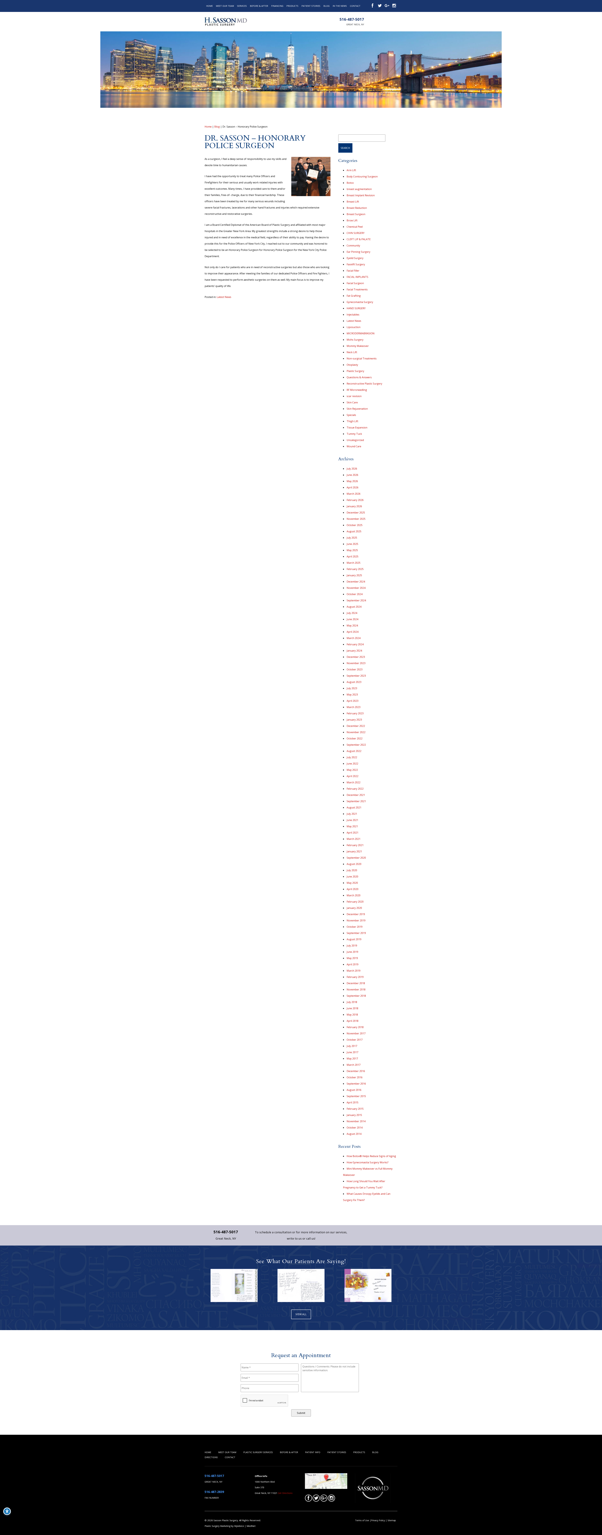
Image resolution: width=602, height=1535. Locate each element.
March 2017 (353, 1065)
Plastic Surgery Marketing (217, 1525)
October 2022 (354, 738)
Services (242, 5)
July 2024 (352, 613)
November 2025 (356, 519)
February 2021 (355, 845)
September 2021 (356, 801)
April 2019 (352, 964)
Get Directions (285, 1493)
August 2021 (354, 807)
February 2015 (355, 1108)
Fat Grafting (354, 295)
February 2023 (355, 713)
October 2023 (354, 669)
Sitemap (392, 1520)
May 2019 (352, 958)
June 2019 (352, 952)
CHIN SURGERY (355, 233)
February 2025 (355, 569)
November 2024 (356, 588)
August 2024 (354, 606)
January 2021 (354, 851)
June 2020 (352, 876)
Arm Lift (351, 170)
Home (209, 5)
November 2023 (356, 663)
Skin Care (352, 402)
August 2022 (354, 751)
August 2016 (354, 1090)
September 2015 (356, 1096)
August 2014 (354, 1134)
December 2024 (356, 581)
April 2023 (352, 701)
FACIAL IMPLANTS (357, 277)
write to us (294, 1238)
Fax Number (212, 1497)
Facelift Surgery (356, 264)
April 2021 (352, 832)
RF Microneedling (357, 390)
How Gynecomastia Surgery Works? (367, 1162)
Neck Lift (352, 352)
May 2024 (352, 625)
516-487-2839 (214, 1492)
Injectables (353, 314)
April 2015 (352, 1102)
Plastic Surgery (355, 371)
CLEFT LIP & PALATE (359, 239)
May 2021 (352, 826)
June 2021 (352, 820)
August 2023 (354, 682)
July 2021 (352, 814)
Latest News (224, 297)
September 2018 (356, 995)
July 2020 (352, 870)
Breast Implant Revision (361, 195)
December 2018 (356, 983)
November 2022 (356, 732)
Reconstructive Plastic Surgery (364, 383)
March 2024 (353, 638)
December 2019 (356, 914)
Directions (211, 1457)
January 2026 (354, 506)
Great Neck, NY (355, 24)
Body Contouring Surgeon (362, 176)
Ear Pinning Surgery (358, 252)
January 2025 (354, 575)
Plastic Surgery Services (258, 1452)
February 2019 (355, 977)
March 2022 (353, 782)
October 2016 (354, 1077)
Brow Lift (352, 220)
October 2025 (354, 525)
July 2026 (352, 468)
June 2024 (352, 619)
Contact (355, 5)
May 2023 (352, 694)
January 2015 (354, 1115)
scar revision (354, 396)
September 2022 (356, 744)
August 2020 (354, 864)
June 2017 (352, 1052)
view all (301, 1314)
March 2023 (353, 707)
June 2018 (352, 1008)
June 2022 (352, 763)
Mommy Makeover (358, 346)
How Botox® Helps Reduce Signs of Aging (371, 1156)
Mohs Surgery (355, 339)
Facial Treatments (357, 289)
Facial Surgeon (355, 283)
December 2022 (356, 726)
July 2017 (352, 1046)
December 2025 (356, 512)
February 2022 (355, 788)
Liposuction (353, 327)
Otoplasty (352, 364)
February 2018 (355, 1027)
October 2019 (354, 926)
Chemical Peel (355, 226)
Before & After (259, 5)
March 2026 (353, 493)
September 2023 (356, 675)
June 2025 (352, 544)
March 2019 (353, 970)
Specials (351, 415)
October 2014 (354, 1127)
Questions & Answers (359, 377)
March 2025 (353, 562)
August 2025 (354, 531)
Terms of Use (362, 1520)
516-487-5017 (352, 19)
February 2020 (355, 901)
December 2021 (356, 795)
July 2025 (352, 537)
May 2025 (352, 550)
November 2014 (356, 1121)
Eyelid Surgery (355, 258)
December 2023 (356, 657)
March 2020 (353, 895)
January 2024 (354, 650)
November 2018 (356, 989)
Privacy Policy (378, 1520)
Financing (277, 5)
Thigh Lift (352, 421)
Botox (350, 183)
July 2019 (352, 945)
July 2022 (352, 757)
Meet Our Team (225, 5)
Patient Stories (310, 5)
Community (353, 245)
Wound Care (354, 446)
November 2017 (356, 1033)
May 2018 (352, 1014)
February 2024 (355, 644)
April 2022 (352, 776)
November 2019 (356, 920)
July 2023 (352, 688)
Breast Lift (353, 201)
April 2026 (352, 487)
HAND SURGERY (356, 308)
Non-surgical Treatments (362, 358)
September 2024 (356, 600)
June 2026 (352, 475)
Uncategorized (355, 440)
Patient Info (312, 1452)
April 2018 (352, 1021)
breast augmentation (359, 189)
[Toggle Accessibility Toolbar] (7, 1511)
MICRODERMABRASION (361, 333)
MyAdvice (239, 1525)
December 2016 (356, 1071)
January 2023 (354, 719)
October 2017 (354, 1039)
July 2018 (352, 1002)
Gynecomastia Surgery (360, 302)
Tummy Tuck (354, 434)
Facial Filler (353, 270)
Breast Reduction (357, 208)
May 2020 (352, 883)
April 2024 (352, 632)
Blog (326, 5)
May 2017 (352, 1058)
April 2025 (352, 556)
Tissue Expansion (357, 427)
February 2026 (355, 500)
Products (292, 5)
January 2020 (354, 908)
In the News (340, 5)
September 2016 (356, 1083)
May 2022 (352, 770)
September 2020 (356, 857)
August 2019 (354, 939)
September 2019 (356, 933)
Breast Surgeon (356, 214)
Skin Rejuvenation (357, 408)
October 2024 (354, 594)
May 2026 (352, 481)
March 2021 (353, 839)
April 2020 (352, 889)
